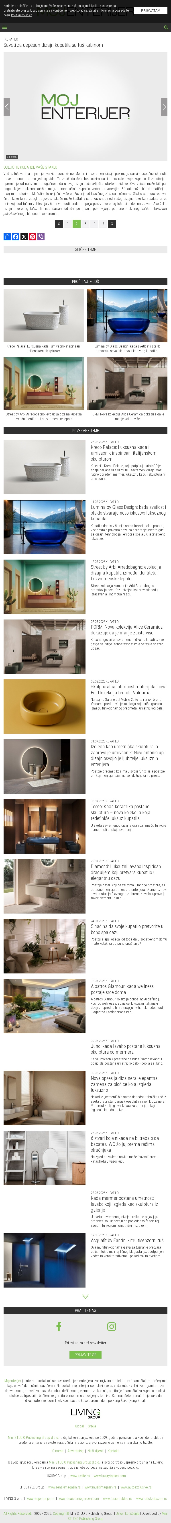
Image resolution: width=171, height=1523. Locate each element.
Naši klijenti (96, 1451)
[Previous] (7, 107)
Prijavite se (85, 1354)
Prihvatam (151, 10)
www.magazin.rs (64, 1487)
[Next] (164, 107)
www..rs (80, 1476)
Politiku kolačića (21, 15)
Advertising (75, 1451)
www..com (110, 1476)
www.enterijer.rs (40, 1499)
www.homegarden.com (79, 1499)
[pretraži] (166, 28)
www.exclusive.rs (136, 1487)
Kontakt (113, 1451)
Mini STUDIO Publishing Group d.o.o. (33, 1437)
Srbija (92, 1426)
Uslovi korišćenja (127, 1513)
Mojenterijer (12, 1381)
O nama (57, 1451)
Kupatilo (11, 39)
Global (79, 1426)
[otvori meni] (4, 27)
